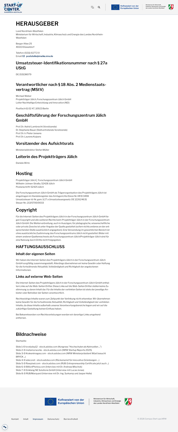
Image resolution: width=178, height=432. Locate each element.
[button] (99, 7)
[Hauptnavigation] (92, 7)
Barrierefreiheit (71, 419)
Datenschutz (53, 419)
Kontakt (15, 419)
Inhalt (25, 419)
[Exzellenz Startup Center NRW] (13, 7)
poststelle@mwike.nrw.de (39, 56)
